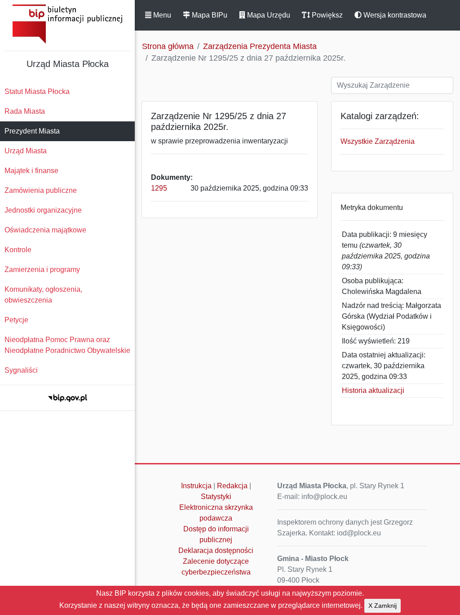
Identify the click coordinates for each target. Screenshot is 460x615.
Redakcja (232, 486)
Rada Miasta (24, 111)
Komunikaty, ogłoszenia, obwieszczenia (43, 294)
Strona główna (168, 46)
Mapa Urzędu (267, 15)
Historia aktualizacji (373, 390)
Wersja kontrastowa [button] (394, 15)
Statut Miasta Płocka (37, 91)
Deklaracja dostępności (215, 550)
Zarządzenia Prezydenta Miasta (260, 46)
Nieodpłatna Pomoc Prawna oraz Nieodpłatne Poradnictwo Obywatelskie (67, 345)
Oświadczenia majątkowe (45, 230)
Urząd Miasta (25, 151)
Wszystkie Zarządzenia (378, 141)
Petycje (16, 320)
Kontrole (17, 250)
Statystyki (216, 496)
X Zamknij (382, 605)
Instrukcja (196, 486)
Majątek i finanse (31, 170)
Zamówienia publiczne (40, 190)
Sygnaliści (21, 370)
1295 (159, 188)
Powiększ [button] (326, 15)
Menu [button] (161, 15)
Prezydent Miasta (32, 131)
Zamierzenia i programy (42, 269)
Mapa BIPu (208, 15)
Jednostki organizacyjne (43, 210)
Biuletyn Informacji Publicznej (67, 24)
